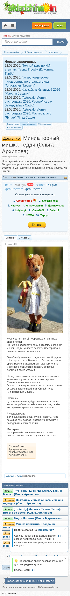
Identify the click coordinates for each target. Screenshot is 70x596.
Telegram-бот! (46, 529)
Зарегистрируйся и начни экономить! (30, 580)
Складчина (10, 593)
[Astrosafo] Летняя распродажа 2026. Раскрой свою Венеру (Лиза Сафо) (28, 101)
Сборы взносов (44, 124)
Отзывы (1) (24, 238)
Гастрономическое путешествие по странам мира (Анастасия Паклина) (27, 81)
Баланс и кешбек (14, 128)
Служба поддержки (21, 36)
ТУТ (58, 535)
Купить (37, 224)
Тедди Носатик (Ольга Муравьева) (38, 518)
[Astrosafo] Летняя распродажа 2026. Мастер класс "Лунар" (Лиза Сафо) (28, 113)
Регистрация (42, 25)
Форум (5, 25)
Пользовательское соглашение (19, 587)
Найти (60, 42)
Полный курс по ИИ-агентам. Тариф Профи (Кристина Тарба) (29, 69)
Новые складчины (28, 124)
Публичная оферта (48, 587)
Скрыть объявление (65, 528)
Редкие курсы (12, 124)
